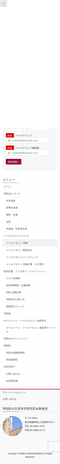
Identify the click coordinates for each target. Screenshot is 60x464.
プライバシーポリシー (14, 392)
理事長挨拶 (12, 207)
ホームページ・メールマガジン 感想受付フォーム (31, 329)
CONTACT (9, 366)
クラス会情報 (13, 278)
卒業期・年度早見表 (16, 228)
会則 (8, 221)
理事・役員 (12, 214)
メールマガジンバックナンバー (22, 257)
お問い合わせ (13, 373)
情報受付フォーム (15, 306)
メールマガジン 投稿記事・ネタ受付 (25, 264)
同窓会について (12, 193)
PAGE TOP (55, 447)
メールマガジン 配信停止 (19, 250)
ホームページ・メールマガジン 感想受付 (25, 320)
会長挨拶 (10, 200)
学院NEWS (12, 359)
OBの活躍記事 (13, 292)
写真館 (7, 313)
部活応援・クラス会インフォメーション (25, 271)
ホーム (7, 186)
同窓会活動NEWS (15, 352)
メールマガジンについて (16, 235)
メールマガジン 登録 (17, 242)
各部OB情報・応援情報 (18, 285)
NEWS (7, 345)
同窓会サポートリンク (15, 338)
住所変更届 (12, 380)
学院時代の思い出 (15, 299)
